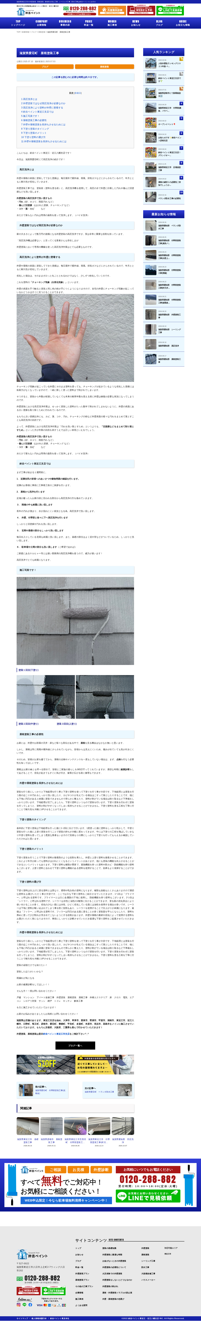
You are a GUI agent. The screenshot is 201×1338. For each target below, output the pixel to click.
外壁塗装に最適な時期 (112, 1255)
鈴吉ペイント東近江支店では (37, 111)
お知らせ (136, 22)
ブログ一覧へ (75, 1045)
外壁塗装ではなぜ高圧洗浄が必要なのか (43, 103)
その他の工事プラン (84, 1286)
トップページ (18, 22)
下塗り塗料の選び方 (34, 137)
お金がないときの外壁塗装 (114, 1261)
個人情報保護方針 (39, 1318)
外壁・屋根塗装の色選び (113, 1299)
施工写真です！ (30, 116)
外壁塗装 (145, 1248)
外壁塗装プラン (82, 1273)
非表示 (78, 93)
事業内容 (65, 22)
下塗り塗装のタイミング (35, 129)
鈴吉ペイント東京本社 (59, 1318)
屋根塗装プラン (82, 1280)
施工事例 (112, 22)
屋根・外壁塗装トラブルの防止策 (117, 1293)
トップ (78, 1248)
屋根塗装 (104, 66)
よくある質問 (81, 1305)
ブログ (159, 22)
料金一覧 (88, 22)
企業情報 (42, 22)
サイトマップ (22, 1318)
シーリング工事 (148, 1261)
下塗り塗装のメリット (34, 133)
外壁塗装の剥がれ (110, 1286)
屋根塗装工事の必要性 (34, 120)
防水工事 (145, 1267)
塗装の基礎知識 (109, 1248)
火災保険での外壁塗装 (112, 1273)
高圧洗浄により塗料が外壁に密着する (42, 107)
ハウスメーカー (148, 1280)
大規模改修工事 (148, 1273)
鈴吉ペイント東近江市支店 (56, 1034)
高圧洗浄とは (29, 99)
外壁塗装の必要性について (114, 1267)
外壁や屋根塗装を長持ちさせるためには (43, 124)
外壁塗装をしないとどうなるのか (117, 1280)
